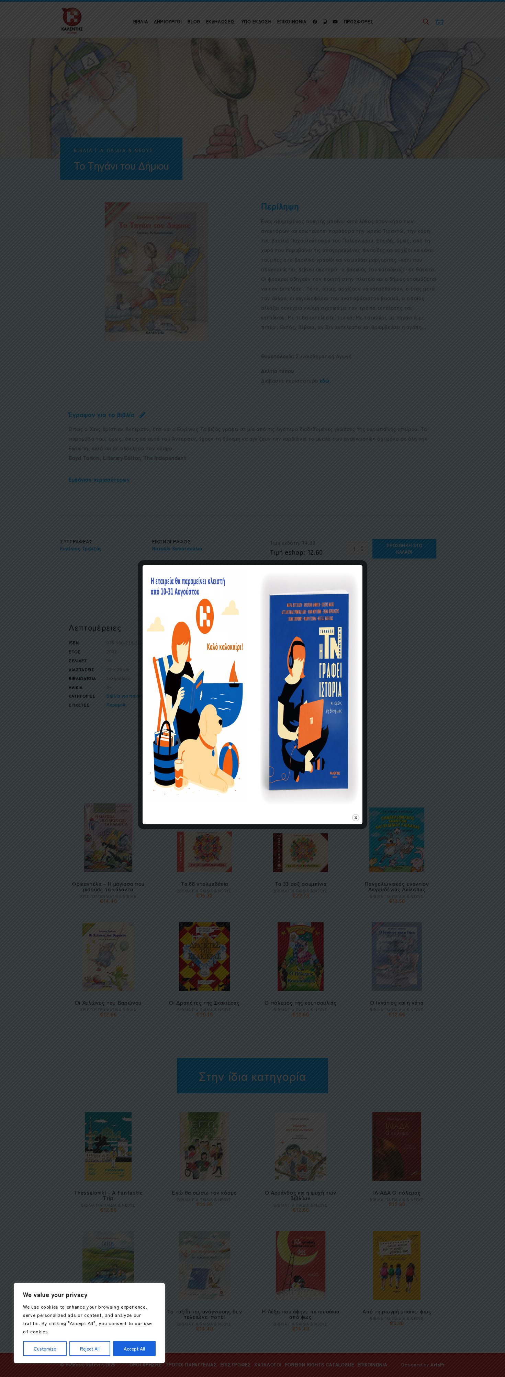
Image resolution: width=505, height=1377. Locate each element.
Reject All (90, 1348)
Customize (45, 1348)
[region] (89, 1323)
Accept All (134, 1348)
